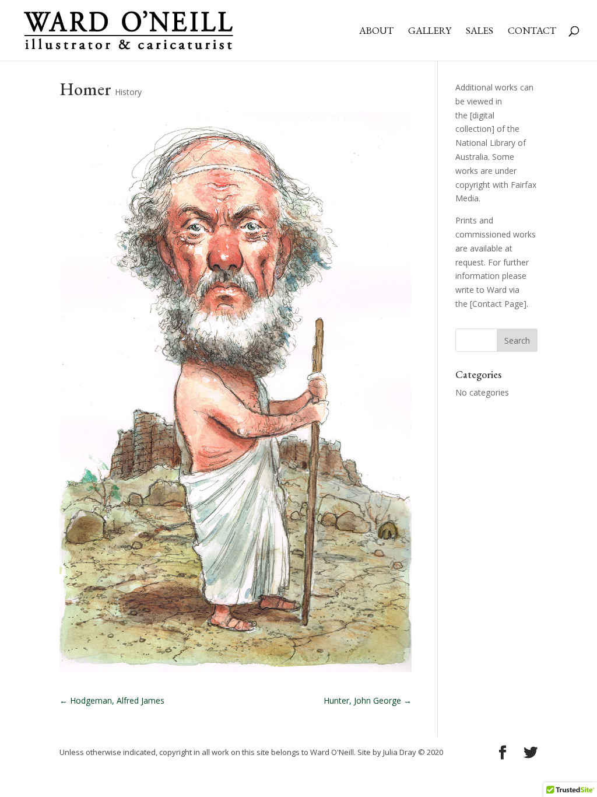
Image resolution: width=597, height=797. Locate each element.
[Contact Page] (498, 303)
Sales (479, 31)
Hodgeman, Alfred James (111, 700)
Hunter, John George (368, 700)
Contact (532, 31)
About (376, 31)
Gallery (429, 31)
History (128, 91)
